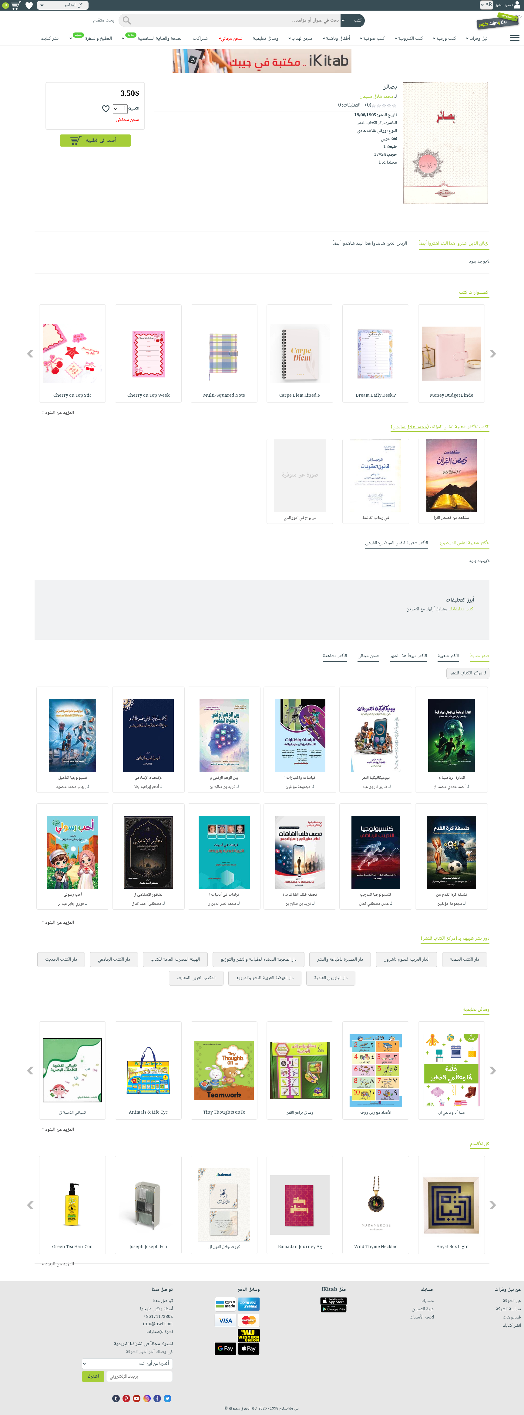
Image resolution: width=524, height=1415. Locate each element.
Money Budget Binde (451, 395)
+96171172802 (158, 1317)
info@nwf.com (158, 1324)
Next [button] (31, 354)
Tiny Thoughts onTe (224, 1112)
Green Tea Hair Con (72, 1247)
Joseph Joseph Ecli (148, 1247)
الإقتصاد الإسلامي (148, 778)
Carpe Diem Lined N (300, 395)
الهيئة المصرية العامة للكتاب (175, 959)
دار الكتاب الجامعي (114, 959)
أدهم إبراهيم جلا (146, 787)
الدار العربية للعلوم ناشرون (406, 959)
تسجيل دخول (504, 5)
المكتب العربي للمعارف (196, 978)
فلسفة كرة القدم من (451, 894)
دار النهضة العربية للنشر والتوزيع (265, 978)
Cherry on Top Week (148, 395)
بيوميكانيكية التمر (376, 778)
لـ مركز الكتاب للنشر (468, 673)
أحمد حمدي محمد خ (449, 787)
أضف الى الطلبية (101, 141)
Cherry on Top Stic (72, 395)
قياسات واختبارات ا (299, 778)
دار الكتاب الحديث (61, 959)
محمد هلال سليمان (376, 97)
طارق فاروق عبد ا (374, 787)
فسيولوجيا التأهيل (72, 778)
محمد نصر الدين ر (222, 904)
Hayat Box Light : (452, 1247)
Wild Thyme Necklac (375, 1247)
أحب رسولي (72, 894)
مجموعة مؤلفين (298, 787)
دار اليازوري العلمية (331, 978)
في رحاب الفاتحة (375, 518)
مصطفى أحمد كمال (146, 904)
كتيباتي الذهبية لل (72, 1112)
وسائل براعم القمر (300, 1112)
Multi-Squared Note (224, 395)
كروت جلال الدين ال (224, 1247)
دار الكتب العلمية (464, 959)
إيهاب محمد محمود (71, 787)
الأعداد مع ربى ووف (375, 1112)
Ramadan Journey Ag (300, 1247)
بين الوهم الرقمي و (224, 778)
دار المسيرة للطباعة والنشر (340, 959)
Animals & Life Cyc (148, 1112)
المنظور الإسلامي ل (148, 894)
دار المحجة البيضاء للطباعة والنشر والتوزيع (258, 959)
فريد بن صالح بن (222, 787)
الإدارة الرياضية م (451, 778)
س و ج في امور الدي (300, 518)
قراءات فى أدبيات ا (224, 894)
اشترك (93, 1377)
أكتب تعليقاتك (461, 609)
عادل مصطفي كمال (374, 904)
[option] (451, 353)
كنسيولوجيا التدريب (375, 894)
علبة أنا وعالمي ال (451, 1112)
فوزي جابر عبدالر (71, 904)
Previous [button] (493, 354)
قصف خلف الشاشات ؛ (300, 894)
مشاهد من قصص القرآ (451, 518)
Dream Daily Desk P (376, 395)
